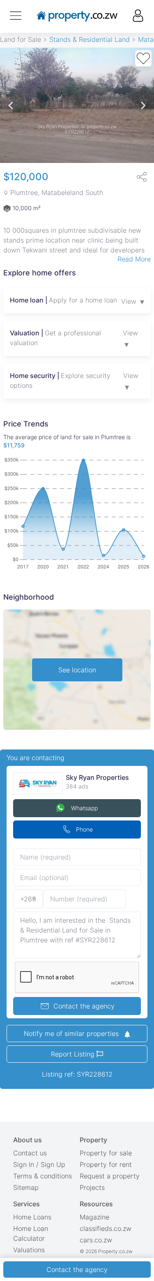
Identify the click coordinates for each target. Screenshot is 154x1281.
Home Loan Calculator (30, 1233)
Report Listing (74, 1054)
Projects (92, 1187)
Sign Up (53, 1164)
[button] (11, 105)
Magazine (94, 1217)
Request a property (110, 1176)
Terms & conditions (42, 1176)
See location (77, 670)
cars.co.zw (96, 1240)
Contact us (30, 1153)
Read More (134, 259)
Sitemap (26, 1187)
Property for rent (106, 1164)
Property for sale (106, 1153)
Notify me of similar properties (72, 1033)
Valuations (29, 1250)
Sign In (23, 1164)
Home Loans (32, 1217)
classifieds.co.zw (105, 1228)
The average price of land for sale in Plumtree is (67, 441)
